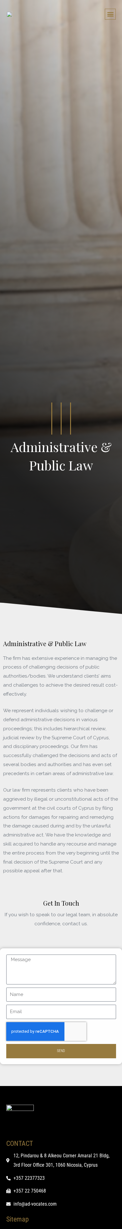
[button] (110, 14)
